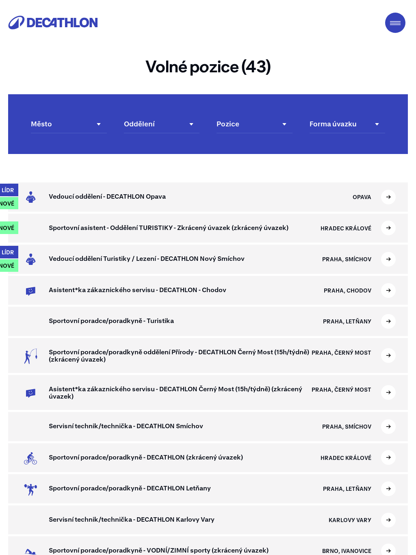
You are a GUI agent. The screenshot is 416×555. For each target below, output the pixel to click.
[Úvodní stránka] (53, 22)
